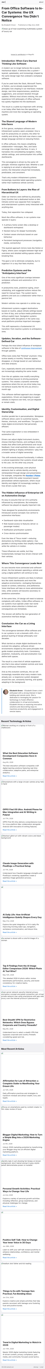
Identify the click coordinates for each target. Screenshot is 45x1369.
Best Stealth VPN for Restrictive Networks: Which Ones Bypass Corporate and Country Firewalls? (20, 1022)
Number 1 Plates (33, 475)
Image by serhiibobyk (18, 54)
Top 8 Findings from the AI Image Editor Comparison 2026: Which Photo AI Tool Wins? (22, 968)
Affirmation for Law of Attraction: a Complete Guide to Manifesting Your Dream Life (21, 1083)
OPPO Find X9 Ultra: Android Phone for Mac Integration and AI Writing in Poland (22, 812)
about (41, 2)
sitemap (35, 1367)
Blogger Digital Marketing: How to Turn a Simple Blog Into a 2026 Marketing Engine (22, 1137)
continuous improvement (31, 348)
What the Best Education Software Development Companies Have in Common (20, 756)
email (41, 1367)
